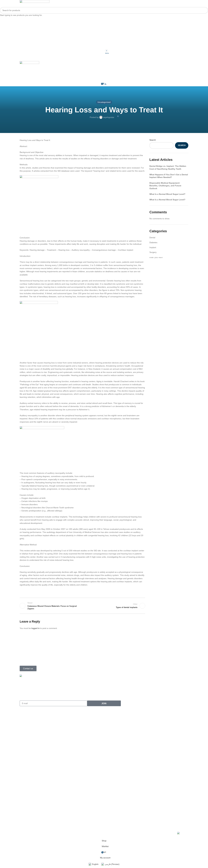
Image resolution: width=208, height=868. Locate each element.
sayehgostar (108, 117)
